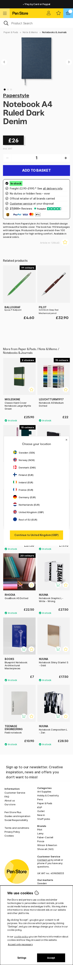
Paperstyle (16, 95)
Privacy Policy (12, 831)
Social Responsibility (16, 820)
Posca (40, 841)
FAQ (6, 796)
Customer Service (14, 792)
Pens (40, 799)
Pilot (39, 829)
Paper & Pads (11, 32)
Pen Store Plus (12, 812)
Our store (10, 804)
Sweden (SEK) (27, 452)
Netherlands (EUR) (29, 504)
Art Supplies (44, 791)
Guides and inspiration (17, 816)
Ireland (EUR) (26, 482)
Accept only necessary (20, 944)
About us (9, 800)
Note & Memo (30, 32)
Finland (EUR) (26, 474)
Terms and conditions (16, 827)
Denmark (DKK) (27, 467)
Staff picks (43, 818)
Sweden (42, 883)
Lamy (40, 833)
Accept (51, 957)
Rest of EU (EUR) (28, 519)
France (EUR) (26, 489)
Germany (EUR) (27, 497)
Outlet (41, 811)
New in (41, 815)
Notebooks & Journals (54, 32)
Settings (21, 957)
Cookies (9, 835)
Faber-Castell (45, 837)
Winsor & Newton (47, 845)
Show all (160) (45, 849)
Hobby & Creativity (48, 795)
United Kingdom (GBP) (31, 512)
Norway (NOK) (27, 460)
